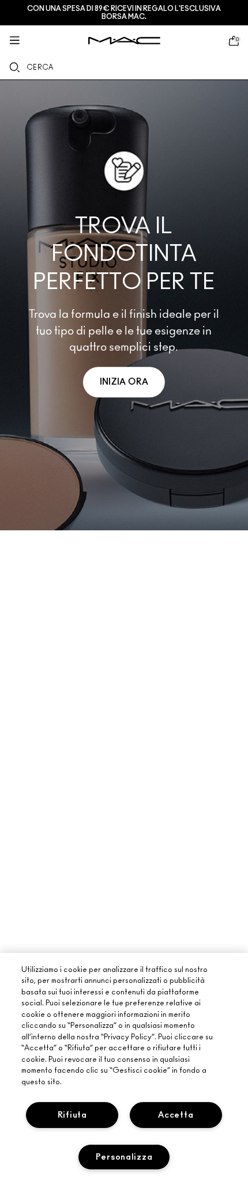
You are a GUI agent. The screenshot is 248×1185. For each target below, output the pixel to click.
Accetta (175, 1115)
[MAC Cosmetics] (124, 40)
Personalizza (124, 1157)
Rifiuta (72, 1115)
